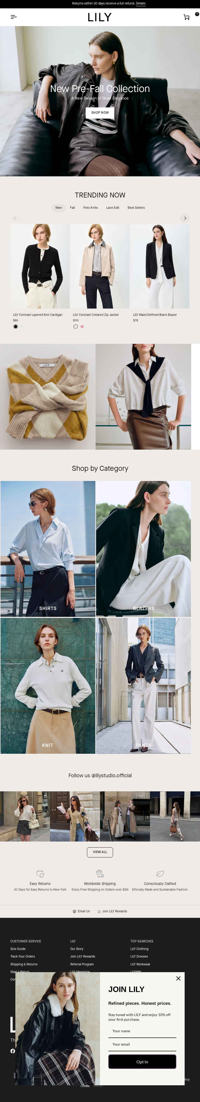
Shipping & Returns (24, 964)
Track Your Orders (22, 956)
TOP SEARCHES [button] (141, 941)
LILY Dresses (139, 956)
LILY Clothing (139, 949)
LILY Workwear (140, 964)
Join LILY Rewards (114, 911)
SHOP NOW (100, 112)
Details (132, 3)
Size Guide (18, 949)
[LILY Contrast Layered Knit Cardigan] (40, 266)
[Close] (178, 978)
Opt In (142, 1061)
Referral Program (82, 964)
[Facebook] (12, 1051)
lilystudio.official (114, 776)
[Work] (143, 397)
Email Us (83, 911)
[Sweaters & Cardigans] (48, 397)
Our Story (76, 949)
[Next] (185, 218)
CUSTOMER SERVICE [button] (25, 941)
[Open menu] (18, 17)
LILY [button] (73, 941)
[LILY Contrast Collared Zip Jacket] (99, 266)
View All (100, 852)
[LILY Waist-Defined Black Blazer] (160, 266)
